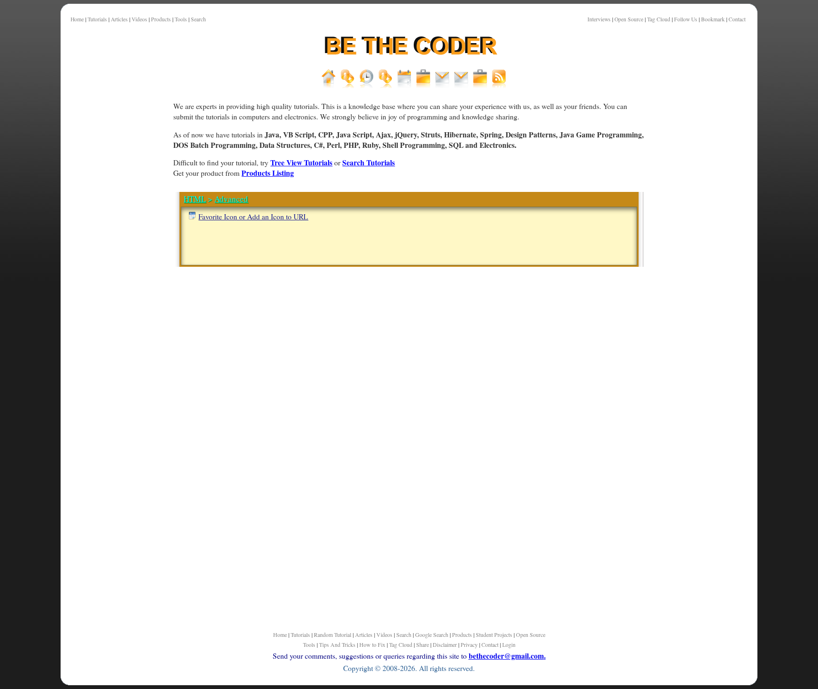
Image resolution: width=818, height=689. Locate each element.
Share (422, 644)
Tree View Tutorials (301, 162)
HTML (195, 198)
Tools (181, 19)
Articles (119, 19)
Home (77, 19)
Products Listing (267, 172)
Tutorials (97, 19)
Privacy (469, 644)
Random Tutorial (332, 634)
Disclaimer (445, 644)
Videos (139, 19)
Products (161, 19)
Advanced (231, 198)
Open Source (628, 19)
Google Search (431, 634)
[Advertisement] (124, 331)
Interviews (599, 19)
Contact (737, 19)
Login (509, 644)
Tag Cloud (658, 19)
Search (198, 19)
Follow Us (685, 19)
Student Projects (494, 634)
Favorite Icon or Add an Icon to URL (253, 216)
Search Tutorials (368, 162)
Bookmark (713, 19)
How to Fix (372, 644)
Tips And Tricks (337, 644)
